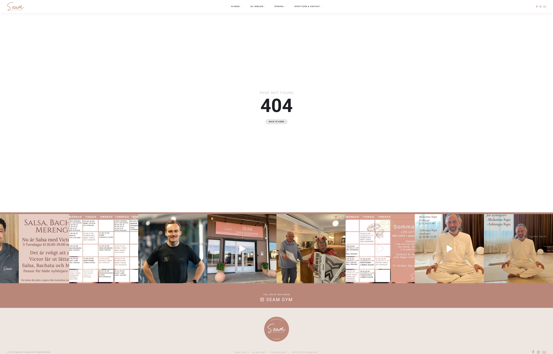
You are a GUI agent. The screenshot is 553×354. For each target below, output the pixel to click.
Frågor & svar (278, 352)
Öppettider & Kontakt (307, 6)
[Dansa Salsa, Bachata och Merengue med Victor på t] (34, 248)
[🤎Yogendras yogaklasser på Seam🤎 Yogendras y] (449, 248)
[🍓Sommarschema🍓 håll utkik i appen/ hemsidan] (380, 248)
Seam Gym (279, 299)
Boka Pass (241, 352)
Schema (235, 6)
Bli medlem (257, 6)
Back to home (276, 122)
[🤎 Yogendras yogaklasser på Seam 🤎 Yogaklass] (518, 248)
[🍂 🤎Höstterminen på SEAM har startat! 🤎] (103, 248)
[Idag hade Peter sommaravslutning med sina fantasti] (311, 248)
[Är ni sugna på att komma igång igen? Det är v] (241, 248)
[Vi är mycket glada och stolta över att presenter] (172, 248)
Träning (279, 6)
